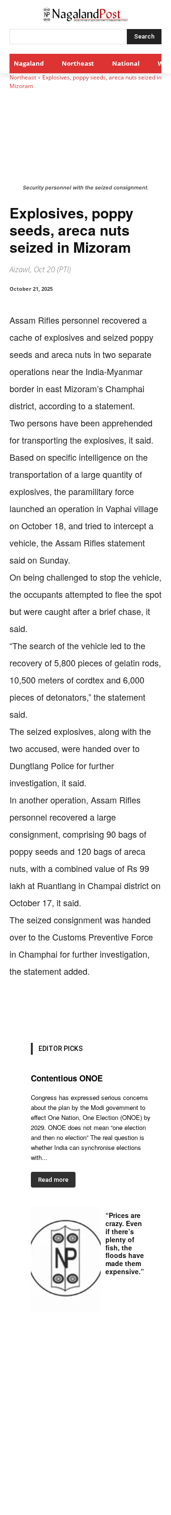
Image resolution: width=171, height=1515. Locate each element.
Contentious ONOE (67, 1078)
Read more (53, 1179)
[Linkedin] (114, 1009)
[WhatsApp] (92, 1009)
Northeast (23, 77)
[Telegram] (158, 1009)
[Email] (136, 1009)
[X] (70, 1009)
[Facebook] (48, 1009)
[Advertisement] (85, 1424)
